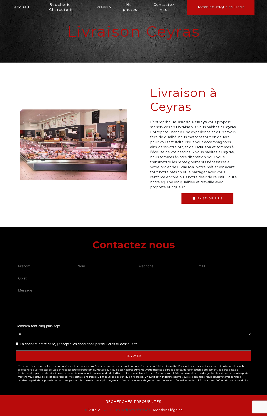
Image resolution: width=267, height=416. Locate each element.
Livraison (102, 7)
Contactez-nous (165, 7)
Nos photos (130, 7)
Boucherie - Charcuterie (61, 7)
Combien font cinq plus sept (38, 326)
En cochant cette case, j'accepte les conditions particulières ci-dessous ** (78, 344)
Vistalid (94, 410)
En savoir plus (209, 198)
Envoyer (133, 355)
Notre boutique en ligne (220, 7)
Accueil (21, 7)
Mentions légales (167, 410)
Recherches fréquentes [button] (133, 401)
